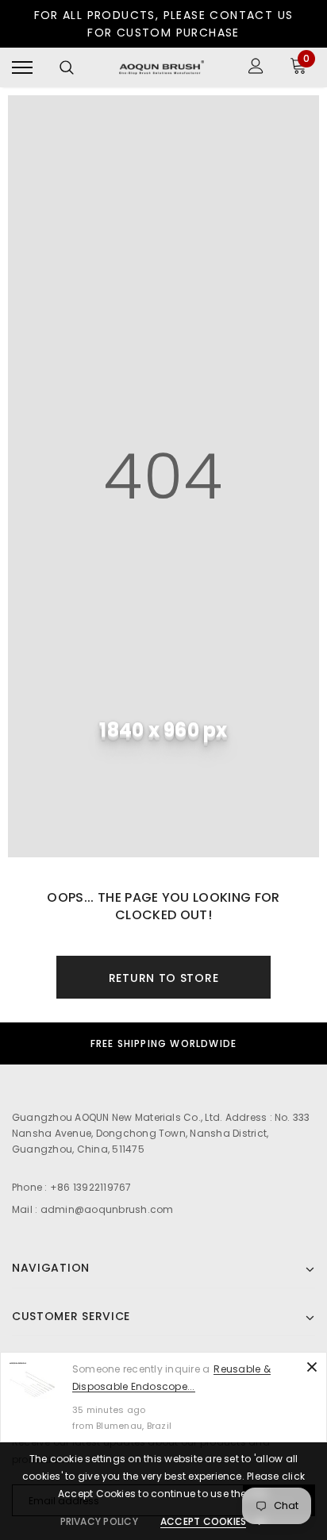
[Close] (312, 1367)
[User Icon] (256, 67)
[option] (163, 1043)
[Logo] (161, 67)
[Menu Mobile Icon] (22, 68)
